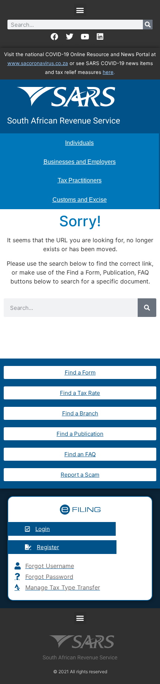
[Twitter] (69, 36)
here (108, 72)
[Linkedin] (100, 36)
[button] (80, 10)
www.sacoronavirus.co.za (37, 63)
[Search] (148, 24)
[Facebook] (54, 36)
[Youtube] (84, 36)
